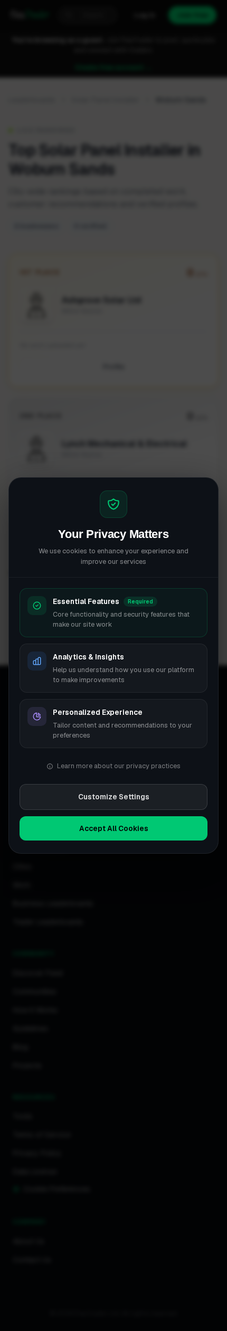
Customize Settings (113, 796)
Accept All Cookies (113, 828)
